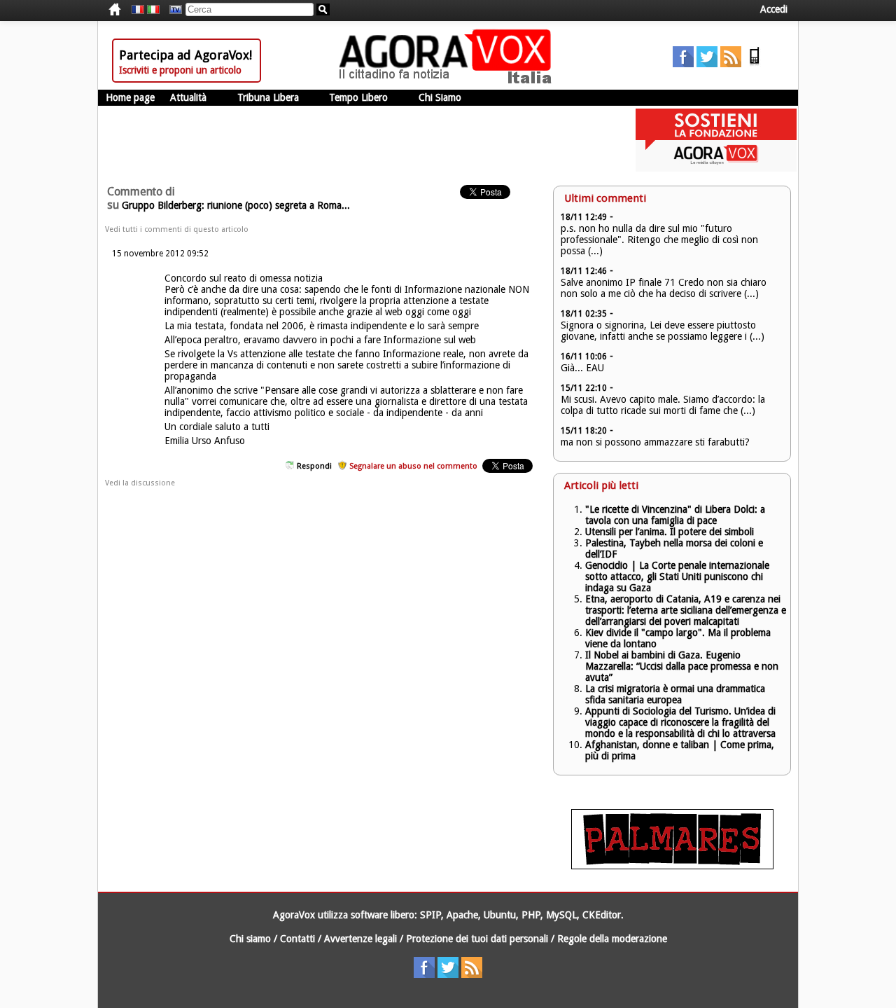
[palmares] (672, 865)
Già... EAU (582, 367)
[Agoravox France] (138, 9)
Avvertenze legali (360, 938)
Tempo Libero (358, 97)
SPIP (430, 914)
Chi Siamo (440, 97)
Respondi (314, 466)
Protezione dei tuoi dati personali (477, 938)
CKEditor (601, 914)
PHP (531, 914)
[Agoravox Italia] (153, 9)
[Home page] (448, 80)
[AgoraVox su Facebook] (683, 63)
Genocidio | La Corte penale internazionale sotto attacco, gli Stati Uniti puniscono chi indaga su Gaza (677, 576)
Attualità (188, 97)
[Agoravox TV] (172, 9)
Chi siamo (250, 938)
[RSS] (730, 63)
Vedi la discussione (140, 483)
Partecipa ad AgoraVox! (185, 55)
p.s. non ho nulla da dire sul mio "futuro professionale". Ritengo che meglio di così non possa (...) (659, 239)
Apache (462, 914)
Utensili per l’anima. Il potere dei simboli (669, 531)
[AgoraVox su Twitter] (707, 63)
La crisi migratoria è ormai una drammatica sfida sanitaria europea (675, 694)
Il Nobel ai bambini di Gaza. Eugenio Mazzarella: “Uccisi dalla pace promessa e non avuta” (681, 666)
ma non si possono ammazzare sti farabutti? (655, 442)
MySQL (561, 914)
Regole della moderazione (612, 938)
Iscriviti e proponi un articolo (180, 70)
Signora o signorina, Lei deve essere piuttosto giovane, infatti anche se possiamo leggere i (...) (662, 330)
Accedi (774, 9)
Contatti (297, 938)
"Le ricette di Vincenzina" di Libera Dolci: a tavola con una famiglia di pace (675, 515)
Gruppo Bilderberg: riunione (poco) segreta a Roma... (236, 205)
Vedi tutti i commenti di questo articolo (176, 229)
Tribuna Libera (268, 97)
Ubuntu (500, 914)
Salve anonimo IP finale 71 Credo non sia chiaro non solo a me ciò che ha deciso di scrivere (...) (663, 288)
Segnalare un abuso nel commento (413, 466)
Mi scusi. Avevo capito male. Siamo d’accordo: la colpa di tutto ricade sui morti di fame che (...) (663, 405)
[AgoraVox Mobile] (754, 63)
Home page (130, 97)
